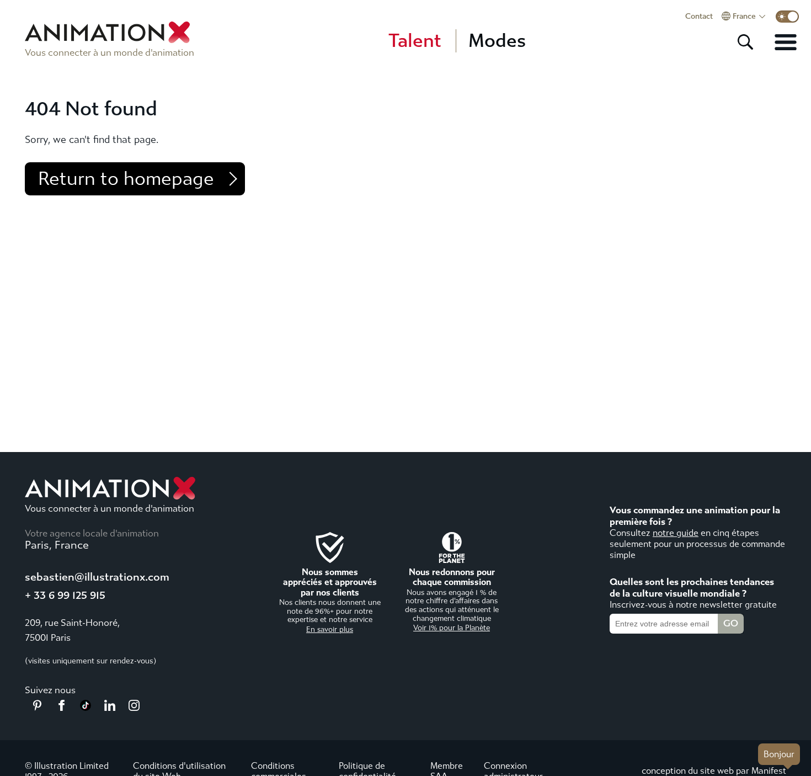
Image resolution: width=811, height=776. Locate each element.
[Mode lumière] (787, 16)
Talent (414, 40)
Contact (699, 16)
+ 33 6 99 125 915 (65, 595)
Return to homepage (126, 179)
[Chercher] (745, 42)
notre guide (675, 533)
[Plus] (786, 42)
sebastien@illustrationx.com (97, 577)
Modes (497, 40)
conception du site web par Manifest (714, 771)
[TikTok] (85, 707)
